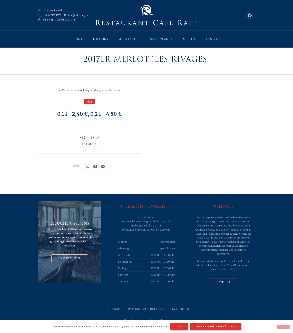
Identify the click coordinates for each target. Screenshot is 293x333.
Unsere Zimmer (160, 39)
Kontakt (213, 39)
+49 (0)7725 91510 (52, 15)
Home (78, 39)
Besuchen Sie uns (69, 223)
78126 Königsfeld (52, 10)
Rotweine (89, 144)
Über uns (100, 39)
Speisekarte (128, 39)
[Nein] (283, 327)
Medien (189, 39)
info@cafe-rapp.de (78, 15)
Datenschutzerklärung (146, 308)
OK (179, 326)
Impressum (180, 308)
